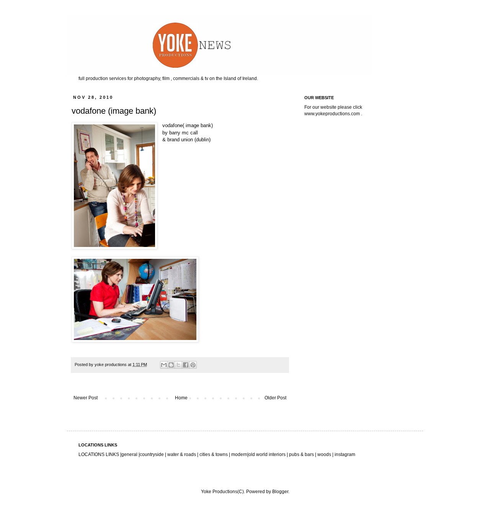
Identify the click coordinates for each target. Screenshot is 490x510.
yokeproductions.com (337, 113)
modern (239, 454)
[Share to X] (178, 365)
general (129, 454)
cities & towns (213, 454)
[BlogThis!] (171, 365)
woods (324, 454)
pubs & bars (301, 454)
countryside (152, 454)
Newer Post (86, 397)
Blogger (280, 491)
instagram (345, 454)
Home (181, 397)
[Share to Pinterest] (193, 365)
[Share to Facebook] (185, 365)
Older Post (275, 397)
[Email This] (164, 365)
